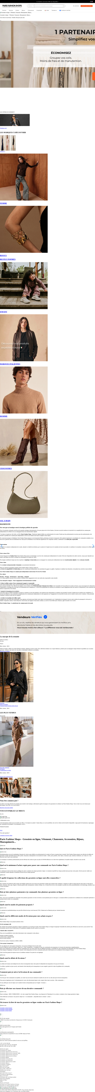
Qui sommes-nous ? (6, 1073)
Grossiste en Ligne (5, 1050)
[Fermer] (0, 20)
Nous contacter (4, 1083)
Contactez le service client (6, 835)
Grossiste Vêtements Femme (8, 1051)
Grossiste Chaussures (6, 1059)
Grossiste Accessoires (6, 1060)
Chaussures (31, 10)
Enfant (17, 10)
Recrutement (4, 1075)
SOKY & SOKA (4, 704)
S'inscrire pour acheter (86, 5)
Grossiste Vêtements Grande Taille (10, 1053)
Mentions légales (5, 1078)
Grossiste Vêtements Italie (8, 1061)
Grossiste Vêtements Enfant (8, 1056)
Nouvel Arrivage (4, 1067)
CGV (11, 1091)
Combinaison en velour (5, 770)
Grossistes (39, 10)
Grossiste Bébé (4, 1057)
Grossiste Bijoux (4, 1063)
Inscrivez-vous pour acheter (6, 807)
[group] (47, 1)
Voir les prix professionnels (6, 776)
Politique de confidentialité (8, 1077)
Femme (4, 10)
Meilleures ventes (5, 1070)
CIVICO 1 (2, 151)
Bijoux (23, 10)
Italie (47, 10)
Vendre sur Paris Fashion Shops (9, 1085)
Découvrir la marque (5, 651)
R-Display (2, 769)
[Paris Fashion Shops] (12, 6)
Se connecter (76, 5)
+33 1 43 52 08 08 (5, 1043)
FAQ (1, 1081)
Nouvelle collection (5, 1068)
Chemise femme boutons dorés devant (9, 705)
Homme (11, 10)
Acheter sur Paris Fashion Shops (9, 1084)
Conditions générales (6, 1074)
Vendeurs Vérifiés (65, 10)
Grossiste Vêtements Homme (9, 1054)
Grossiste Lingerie (5, 1064)
